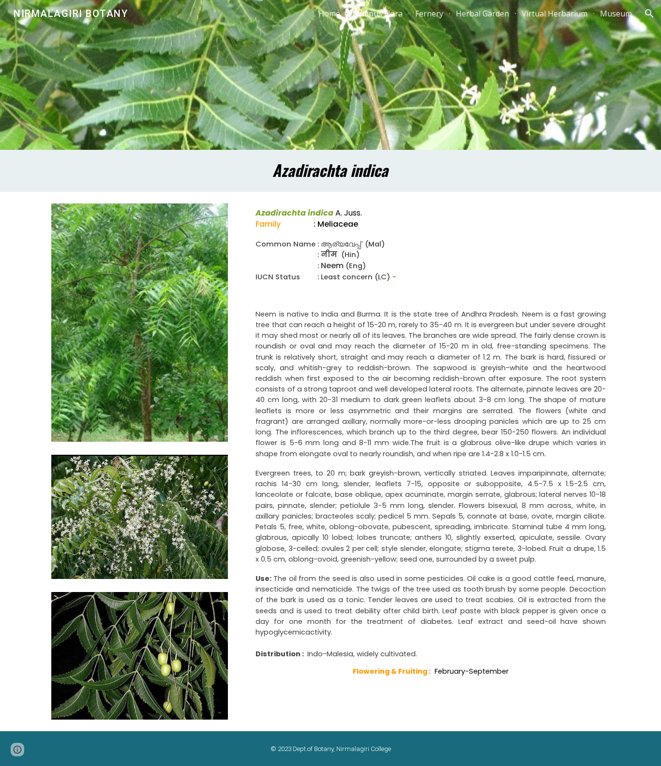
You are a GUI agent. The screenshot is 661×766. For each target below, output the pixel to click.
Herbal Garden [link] (482, 13)
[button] (649, 13)
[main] (330, 170)
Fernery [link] (429, 13)
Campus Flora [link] (378, 13)
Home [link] (329, 13)
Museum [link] (616, 13)
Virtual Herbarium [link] (554, 13)
